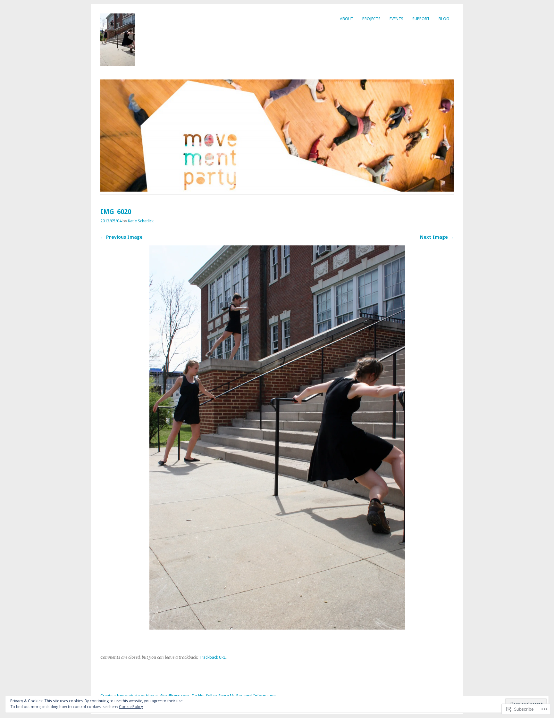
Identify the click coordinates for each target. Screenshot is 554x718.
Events (396, 18)
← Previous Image (121, 237)
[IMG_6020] (277, 628)
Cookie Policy (131, 707)
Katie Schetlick (141, 221)
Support (421, 18)
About (346, 18)
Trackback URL (212, 657)
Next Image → (437, 237)
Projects (371, 18)
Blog (444, 18)
